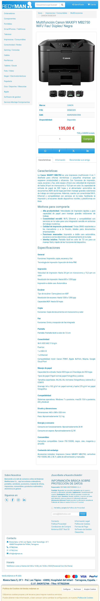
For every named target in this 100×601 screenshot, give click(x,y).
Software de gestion (12, 97)
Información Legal (82, 521)
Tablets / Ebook (10, 66)
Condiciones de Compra (61, 527)
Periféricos (8, 60)
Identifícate (79, 5)
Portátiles (8, 24)
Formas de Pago (81, 527)
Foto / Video (9, 71)
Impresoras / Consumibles (15, 39)
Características (44, 160)
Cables (7, 55)
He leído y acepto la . (69, 508)
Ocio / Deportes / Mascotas (15, 86)
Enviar (83, 514)
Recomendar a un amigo (80, 160)
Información (60, 160)
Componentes (10, 19)
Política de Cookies (85, 598)
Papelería (8, 81)
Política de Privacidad (77, 502)
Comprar (87, 139)
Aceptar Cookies (90, 589)
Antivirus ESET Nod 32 (60, 529)
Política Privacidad (58, 524)
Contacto (55, 521)
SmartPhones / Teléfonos (14, 29)
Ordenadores (9, 13)
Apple (6, 92)
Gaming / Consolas (12, 50)
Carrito (93, 5)
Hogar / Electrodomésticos (15, 76)
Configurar (67, 589)
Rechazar (77, 589)
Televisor (7, 34)
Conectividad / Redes (12, 45)
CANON (70, 105)
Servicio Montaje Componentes (17, 102)
